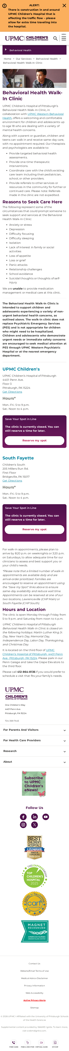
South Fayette (18, 457)
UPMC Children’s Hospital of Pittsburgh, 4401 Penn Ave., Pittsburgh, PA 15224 (33, 654)
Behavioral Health (20, 50)
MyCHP (55, 1047)
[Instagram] (23, 825)
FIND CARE (13, 1047)
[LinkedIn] (34, 817)
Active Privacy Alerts (34, 1000)
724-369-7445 (12, 721)
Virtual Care (41, 1047)
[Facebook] (23, 817)
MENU (64, 34)
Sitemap (34, 1007)
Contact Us (34, 963)
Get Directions (12, 391)
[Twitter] (34, 824)
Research (10, 751)
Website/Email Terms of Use (34, 971)
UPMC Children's (21, 369)
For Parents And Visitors (21, 729)
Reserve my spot (34, 440)
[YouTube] (45, 817)
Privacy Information (34, 985)
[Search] (55, 38)
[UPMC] (26, 38)
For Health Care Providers (22, 740)
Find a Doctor (27, 1047)
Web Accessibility (34, 993)
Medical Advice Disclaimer (34, 978)
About (7, 761)
